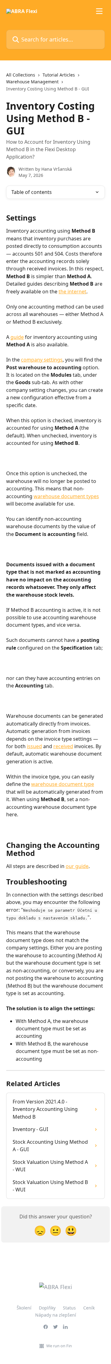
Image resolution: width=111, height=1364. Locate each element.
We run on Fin (59, 1346)
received (63, 746)
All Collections (20, 75)
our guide (77, 866)
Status (69, 1308)
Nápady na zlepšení (55, 1315)
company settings (42, 359)
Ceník (89, 1308)
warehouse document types (66, 496)
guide (17, 337)
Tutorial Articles (59, 75)
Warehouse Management (32, 82)
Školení (24, 1308)
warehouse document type (62, 784)
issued (34, 746)
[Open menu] (99, 11)
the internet (72, 291)
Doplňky (47, 1308)
